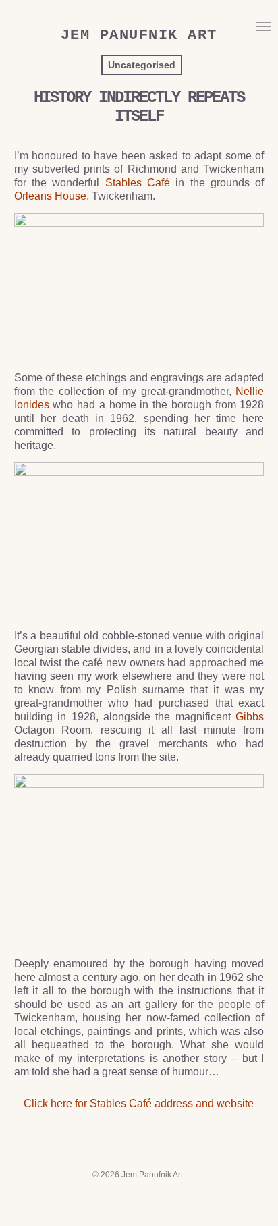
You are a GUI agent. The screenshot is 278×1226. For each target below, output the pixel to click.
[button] (263, 25)
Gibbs (249, 716)
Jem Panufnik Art (139, 35)
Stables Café (137, 182)
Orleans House (50, 196)
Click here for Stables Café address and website (139, 1103)
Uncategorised (141, 64)
